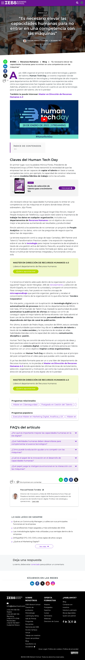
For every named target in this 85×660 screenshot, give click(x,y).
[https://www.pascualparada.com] (42, 490)
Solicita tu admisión (70, 610)
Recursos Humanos (29, 62)
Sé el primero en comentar (30, 482)
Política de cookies (55, 649)
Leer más (35, 501)
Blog (44, 62)
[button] (44, 434)
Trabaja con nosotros (32, 635)
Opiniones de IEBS (32, 627)
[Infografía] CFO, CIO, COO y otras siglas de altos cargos (37, 538)
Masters (47, 605)
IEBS (14, 62)
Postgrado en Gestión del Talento (56, 404)
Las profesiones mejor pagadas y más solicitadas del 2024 (39, 528)
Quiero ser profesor (32, 638)
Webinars (47, 619)
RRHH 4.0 (42, 13)
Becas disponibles (69, 613)
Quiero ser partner (69, 616)
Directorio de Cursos (51, 621)
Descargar (66, 188)
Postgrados (48, 607)
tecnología (32, 243)
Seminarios (48, 616)
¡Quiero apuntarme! (25, 271)
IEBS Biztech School (32, 605)
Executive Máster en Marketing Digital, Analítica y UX (38, 416)
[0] (4, 80)
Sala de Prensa (30, 619)
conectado (35, 564)
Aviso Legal (43, 649)
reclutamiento (56, 285)
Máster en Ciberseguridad (25, 404)
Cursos (46, 613)
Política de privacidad (70, 649)
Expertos (47, 610)
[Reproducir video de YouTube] (44, 119)
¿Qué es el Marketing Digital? (26, 542)
